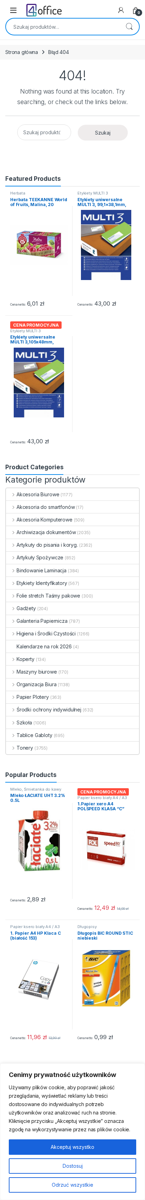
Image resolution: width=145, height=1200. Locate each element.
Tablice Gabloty (34, 735)
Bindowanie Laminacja (42, 570)
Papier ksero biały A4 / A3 (102, 797)
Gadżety (26, 608)
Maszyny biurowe (37, 672)
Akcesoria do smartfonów (46, 507)
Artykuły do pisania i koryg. (47, 545)
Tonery (25, 748)
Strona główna (21, 52)
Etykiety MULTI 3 (92, 193)
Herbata (17, 193)
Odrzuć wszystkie (72, 1185)
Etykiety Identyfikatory (42, 583)
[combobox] (62, 27)
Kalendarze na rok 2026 (44, 646)
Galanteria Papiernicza (42, 621)
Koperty (25, 659)
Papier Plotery (33, 697)
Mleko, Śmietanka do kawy (35, 789)
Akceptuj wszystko (72, 1147)
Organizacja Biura (36, 684)
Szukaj (129, 27)
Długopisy (87, 926)
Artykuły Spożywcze (40, 557)
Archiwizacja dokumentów (46, 532)
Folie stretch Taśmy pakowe (48, 596)
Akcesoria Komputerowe (44, 520)
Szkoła (24, 722)
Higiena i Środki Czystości (46, 633)
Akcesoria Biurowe (38, 494)
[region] (72, 1131)
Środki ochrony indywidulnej (49, 709)
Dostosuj (73, 1166)
